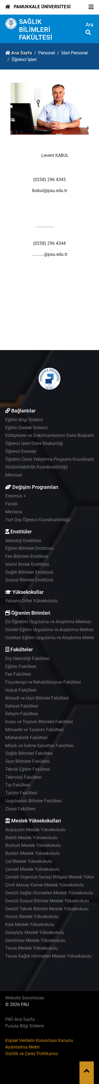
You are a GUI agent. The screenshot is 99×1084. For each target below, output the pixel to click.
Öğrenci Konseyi (21, 451)
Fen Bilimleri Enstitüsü (26, 556)
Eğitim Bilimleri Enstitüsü (29, 548)
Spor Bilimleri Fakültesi (27, 761)
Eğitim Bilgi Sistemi (24, 419)
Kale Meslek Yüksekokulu (29, 924)
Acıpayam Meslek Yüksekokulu (35, 829)
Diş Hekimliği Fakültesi (27, 658)
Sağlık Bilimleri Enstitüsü (29, 572)
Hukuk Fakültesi (20, 690)
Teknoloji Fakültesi (23, 777)
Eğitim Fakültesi (20, 666)
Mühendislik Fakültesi (26, 737)
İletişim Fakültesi (21, 713)
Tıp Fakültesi (17, 785)
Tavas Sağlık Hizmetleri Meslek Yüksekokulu (48, 956)
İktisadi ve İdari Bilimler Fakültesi (37, 698)
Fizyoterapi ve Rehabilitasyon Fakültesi (43, 682)
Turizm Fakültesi (21, 792)
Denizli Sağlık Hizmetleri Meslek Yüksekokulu (49, 893)
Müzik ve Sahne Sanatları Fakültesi (39, 745)
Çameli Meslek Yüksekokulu (32, 869)
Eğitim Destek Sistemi (26, 427)
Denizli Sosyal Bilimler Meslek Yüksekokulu (47, 900)
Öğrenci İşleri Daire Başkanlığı (34, 443)
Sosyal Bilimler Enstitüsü (29, 580)
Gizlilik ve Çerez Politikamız (31, 1053)
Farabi (11, 503)
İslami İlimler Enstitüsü (27, 564)
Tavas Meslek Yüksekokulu (31, 948)
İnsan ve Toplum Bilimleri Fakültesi (39, 721)
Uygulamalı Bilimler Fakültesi (33, 800)
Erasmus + (15, 495)
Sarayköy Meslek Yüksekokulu (34, 932)
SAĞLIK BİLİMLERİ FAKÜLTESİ (35, 29)
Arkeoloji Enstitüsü (23, 540)
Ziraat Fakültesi (20, 808)
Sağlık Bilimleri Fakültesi (29, 753)
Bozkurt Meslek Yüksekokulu (33, 845)
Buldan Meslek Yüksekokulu (32, 853)
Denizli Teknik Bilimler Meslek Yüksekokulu (47, 908)
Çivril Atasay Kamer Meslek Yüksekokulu (44, 885)
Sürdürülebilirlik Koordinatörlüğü (36, 467)
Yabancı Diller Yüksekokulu (31, 600)
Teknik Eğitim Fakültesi (27, 769)
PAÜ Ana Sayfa (20, 1019)
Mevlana (13, 511)
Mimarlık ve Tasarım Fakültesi (34, 729)
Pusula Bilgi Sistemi (24, 1025)
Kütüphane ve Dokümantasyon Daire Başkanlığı (51, 435)
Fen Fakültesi (18, 674)
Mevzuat (13, 475)
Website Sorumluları (24, 997)
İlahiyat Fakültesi (21, 706)
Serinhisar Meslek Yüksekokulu (35, 940)
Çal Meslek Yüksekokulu (28, 861)
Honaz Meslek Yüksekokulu (32, 916)
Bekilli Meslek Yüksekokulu (31, 837)
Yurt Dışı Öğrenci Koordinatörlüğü (37, 519)
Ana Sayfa (21, 53)
